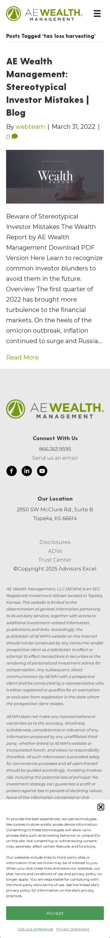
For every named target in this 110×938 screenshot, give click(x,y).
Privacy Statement (73, 929)
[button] (101, 807)
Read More (22, 357)
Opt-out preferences (35, 929)
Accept (55, 913)
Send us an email (55, 458)
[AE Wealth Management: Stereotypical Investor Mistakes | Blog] (55, 176)
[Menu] (97, 13)
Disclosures (55, 542)
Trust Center (55, 560)
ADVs (55, 551)
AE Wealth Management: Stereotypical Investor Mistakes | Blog (47, 86)
